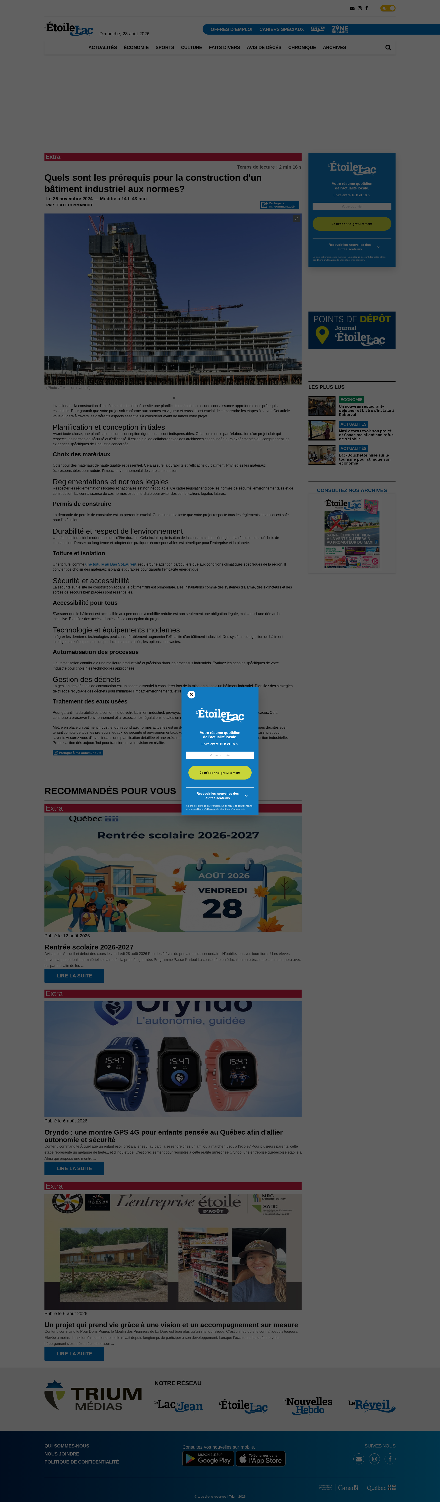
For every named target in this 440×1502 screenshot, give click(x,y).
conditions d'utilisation (204, 809)
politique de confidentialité (239, 805)
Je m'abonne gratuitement (220, 772)
